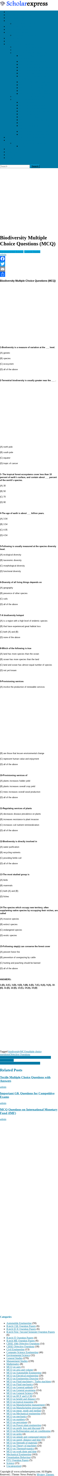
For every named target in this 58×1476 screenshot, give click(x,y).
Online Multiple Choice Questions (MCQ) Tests (30, 137)
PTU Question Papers (24, 23)
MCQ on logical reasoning (20, 1402)
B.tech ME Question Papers (20, 1340)
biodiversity (14, 1051)
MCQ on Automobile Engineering (36, 90)
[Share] (29, 274)
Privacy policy (13, 149)
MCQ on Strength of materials (34, 82)
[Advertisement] (29, 202)
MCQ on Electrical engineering (29, 96)
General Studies (14, 38)
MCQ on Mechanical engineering (30, 52)
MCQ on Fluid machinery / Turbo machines (28, 1381)
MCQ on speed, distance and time (36, 131)
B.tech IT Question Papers (19, 1337)
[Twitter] (29, 263)
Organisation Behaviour (25, 35)
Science (23, 146)
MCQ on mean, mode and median (36, 111)
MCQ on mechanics (29, 64)
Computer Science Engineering (22, 1352)
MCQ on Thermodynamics (33, 87)
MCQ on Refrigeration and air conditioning (28, 1431)
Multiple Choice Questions (20, 44)
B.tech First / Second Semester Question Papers (30, 1332)
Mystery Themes (45, 1474)
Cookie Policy (13, 157)
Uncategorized (13, 1466)
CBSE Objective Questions (20, 140)
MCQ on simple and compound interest (26, 1437)
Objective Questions (20, 1054)
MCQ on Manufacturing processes (36, 70)
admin (3, 254)
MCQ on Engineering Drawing (35, 93)
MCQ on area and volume (32, 105)
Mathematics (12, 41)
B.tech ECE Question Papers (21, 1329)
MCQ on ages (26, 102)
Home (9, 12)
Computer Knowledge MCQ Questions (20, 1063)
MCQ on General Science (26, 49)
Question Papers (14, 20)
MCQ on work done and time (34, 134)
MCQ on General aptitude (26, 99)
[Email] (29, 269)
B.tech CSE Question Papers (21, 1326)
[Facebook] (29, 258)
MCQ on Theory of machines (34, 84)
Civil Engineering (15, 17)
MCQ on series (27, 122)
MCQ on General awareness (27, 47)
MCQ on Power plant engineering (36, 73)
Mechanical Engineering (18, 14)
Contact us (11, 151)
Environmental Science (18, 29)
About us (11, 154)
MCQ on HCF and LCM (19, 1396)
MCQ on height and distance (34, 108)
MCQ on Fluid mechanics (32, 61)
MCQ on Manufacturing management (38, 67)
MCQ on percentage (29, 116)
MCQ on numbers (28, 114)
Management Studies (17, 32)
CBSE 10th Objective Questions (29, 143)
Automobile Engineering (19, 26)
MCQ (23, 1051)
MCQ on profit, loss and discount (36, 119)
